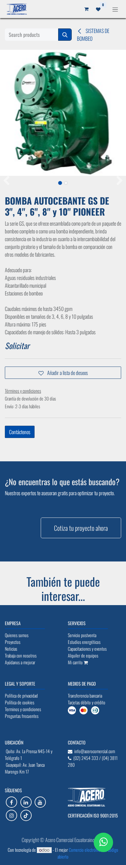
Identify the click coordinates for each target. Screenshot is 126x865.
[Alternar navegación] (115, 9)
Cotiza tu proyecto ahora (81, 528)
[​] (11, 802)
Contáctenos (19, 432)
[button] (6, 181)
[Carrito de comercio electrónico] (86, 9)
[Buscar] (65, 34)
